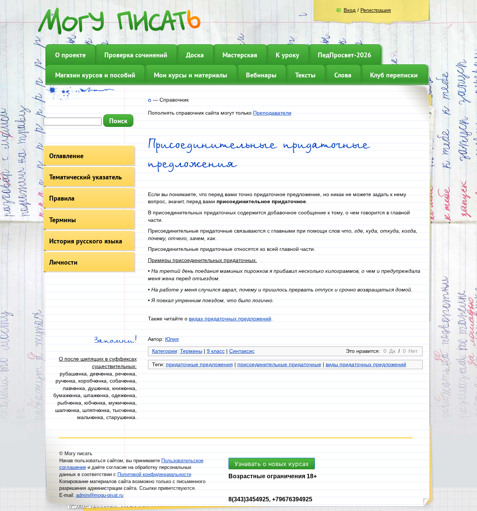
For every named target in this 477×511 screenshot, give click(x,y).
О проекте (70, 55)
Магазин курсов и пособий (95, 75)
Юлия (172, 339)
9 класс (216, 351)
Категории (164, 351)
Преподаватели (272, 113)
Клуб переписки (394, 75)
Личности (63, 262)
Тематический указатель (85, 177)
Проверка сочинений (135, 55)
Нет (412, 351)
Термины (62, 219)
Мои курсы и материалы (190, 75)
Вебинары (261, 75)
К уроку (287, 55)
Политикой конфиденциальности (154, 474)
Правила (62, 198)
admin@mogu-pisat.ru (99, 495)
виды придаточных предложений (366, 364)
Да (392, 351)
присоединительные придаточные (279, 364)
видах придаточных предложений (230, 319)
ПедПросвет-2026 (344, 55)
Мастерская (239, 55)
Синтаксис (242, 351)
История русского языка (85, 241)
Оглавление (66, 155)
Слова (342, 75)
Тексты (305, 75)
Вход (350, 10)
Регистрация (375, 10)
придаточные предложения (199, 364)
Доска (195, 55)
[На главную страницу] (149, 100)
